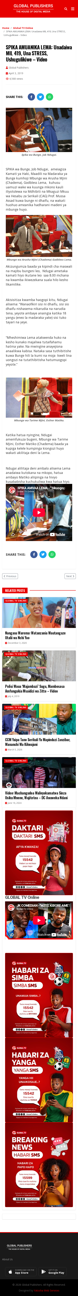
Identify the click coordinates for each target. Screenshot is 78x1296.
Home (5, 28)
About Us (7, 1259)
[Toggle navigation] (73, 8)
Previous (11, 576)
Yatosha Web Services (46, 1290)
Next (69, 576)
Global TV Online (23, 28)
